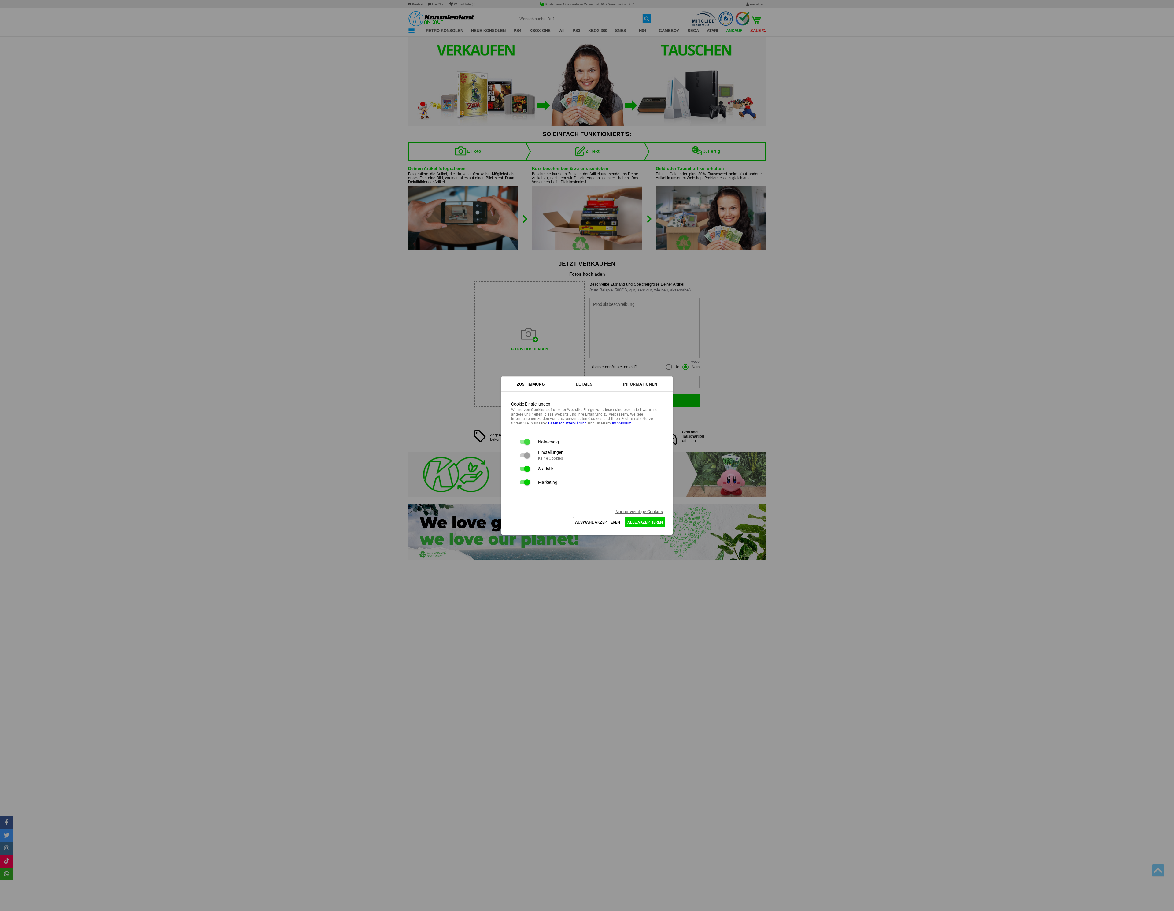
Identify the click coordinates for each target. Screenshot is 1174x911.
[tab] (530, 384)
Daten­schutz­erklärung (567, 423)
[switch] (524, 442)
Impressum (622, 423)
